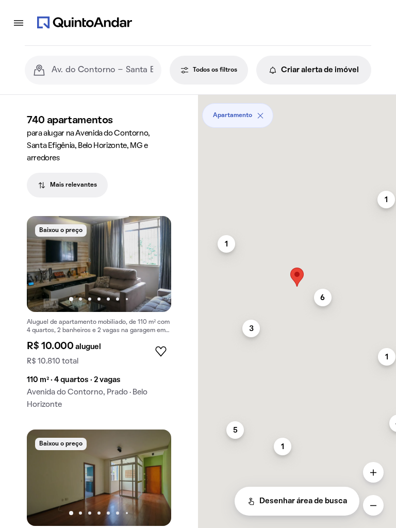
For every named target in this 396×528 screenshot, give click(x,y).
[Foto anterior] (45, 264)
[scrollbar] (297, 111)
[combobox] (102, 70)
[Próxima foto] (152, 264)
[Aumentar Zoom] (373, 472)
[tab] (67, 185)
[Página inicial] (84, 22)
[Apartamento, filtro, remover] (260, 115)
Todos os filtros (215, 70)
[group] (99, 317)
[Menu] (18, 22)
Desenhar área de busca (303, 501)
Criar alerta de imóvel (320, 70)
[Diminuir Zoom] (373, 505)
